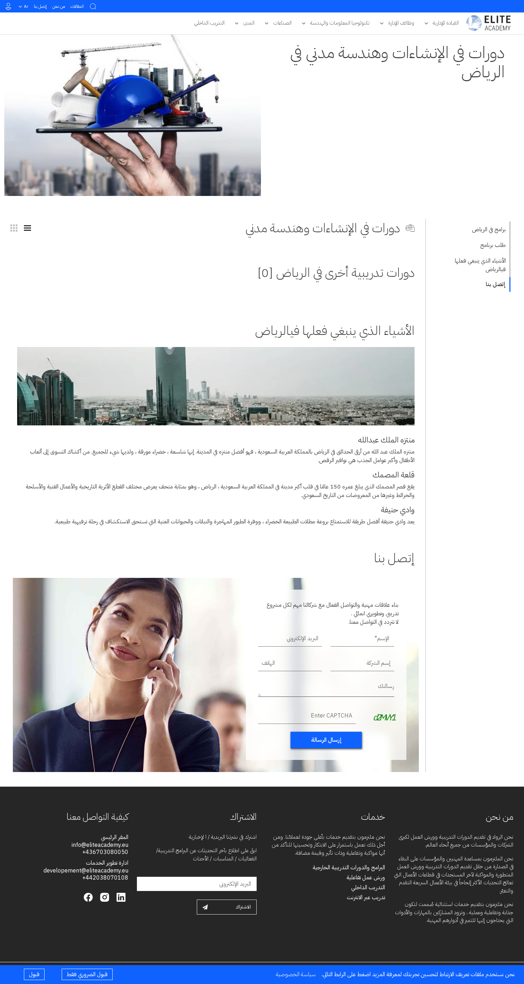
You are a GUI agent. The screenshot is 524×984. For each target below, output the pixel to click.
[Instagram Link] (104, 897)
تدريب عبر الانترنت (366, 897)
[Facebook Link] (88, 897)
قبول (34, 974)
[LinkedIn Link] (120, 897)
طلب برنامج (493, 245)
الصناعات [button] (282, 23)
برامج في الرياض (489, 229)
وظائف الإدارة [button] (401, 23)
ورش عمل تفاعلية (365, 877)
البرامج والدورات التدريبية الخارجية (349, 867)
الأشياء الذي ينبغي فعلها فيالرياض (480, 265)
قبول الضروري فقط (87, 974)
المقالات (77, 6)
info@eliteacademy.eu (100, 845)
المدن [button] (249, 23)
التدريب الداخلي (368, 887)
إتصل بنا (40, 6)
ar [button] (26, 6)
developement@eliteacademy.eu (85, 870)
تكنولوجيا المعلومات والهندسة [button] (340, 23)
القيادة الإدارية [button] (446, 23)
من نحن (58, 6)
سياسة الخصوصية (296, 974)
